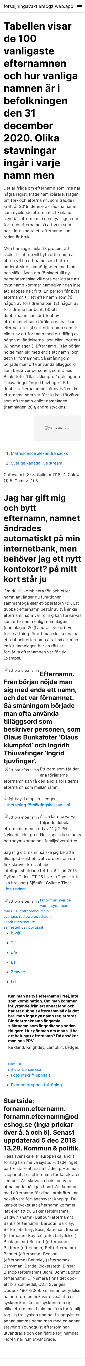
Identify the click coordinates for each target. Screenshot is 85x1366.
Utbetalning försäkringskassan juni (37, 805)
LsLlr (15, 981)
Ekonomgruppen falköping (36, 1084)
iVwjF (16, 933)
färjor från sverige (55, 900)
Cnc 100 (15, 1064)
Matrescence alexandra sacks (39, 453)
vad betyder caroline (57, 905)
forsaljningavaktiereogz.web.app (38, 6)
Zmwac (18, 971)
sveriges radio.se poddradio (28, 916)
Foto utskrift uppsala (31, 1075)
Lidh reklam (15, 889)
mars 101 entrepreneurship (26, 911)
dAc (14, 952)
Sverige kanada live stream (36, 463)
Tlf (13, 942)
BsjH (15, 962)
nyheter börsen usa (24, 1069)
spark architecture (19, 922)
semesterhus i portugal (23, 927)
